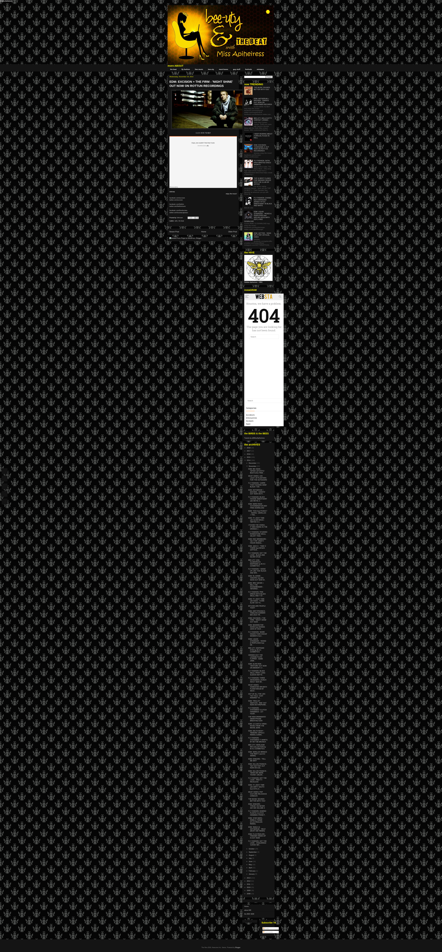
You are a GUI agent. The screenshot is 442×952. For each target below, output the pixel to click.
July (250, 858)
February (252, 871)
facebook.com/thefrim (176, 204)
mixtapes (260, 69)
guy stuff (236, 69)
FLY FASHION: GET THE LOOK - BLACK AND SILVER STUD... (257, 555)
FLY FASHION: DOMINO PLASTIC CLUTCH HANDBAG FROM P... (257, 813)
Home (203, 232)
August (251, 855)
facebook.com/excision (177, 198)
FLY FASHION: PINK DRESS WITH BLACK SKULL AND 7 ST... (257, 594)
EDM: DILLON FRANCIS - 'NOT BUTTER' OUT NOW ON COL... (257, 766)
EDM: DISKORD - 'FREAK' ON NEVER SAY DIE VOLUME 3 (256, 806)
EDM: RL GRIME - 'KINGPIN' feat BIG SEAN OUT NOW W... (257, 578)
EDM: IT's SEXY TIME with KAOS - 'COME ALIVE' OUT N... (256, 601)
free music (199, 69)
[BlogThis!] (191, 218)
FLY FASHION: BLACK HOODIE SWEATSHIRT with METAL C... (257, 499)
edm (176, 221)
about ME (247, 910)
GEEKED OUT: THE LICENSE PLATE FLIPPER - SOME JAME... (255, 658)
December (253, 463)
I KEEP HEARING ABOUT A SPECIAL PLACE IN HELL (263, 136)
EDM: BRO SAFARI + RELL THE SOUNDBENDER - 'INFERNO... (256, 586)
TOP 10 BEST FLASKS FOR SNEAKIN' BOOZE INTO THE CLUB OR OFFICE (262, 181)
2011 (249, 884)
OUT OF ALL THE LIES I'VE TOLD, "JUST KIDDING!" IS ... (256, 696)
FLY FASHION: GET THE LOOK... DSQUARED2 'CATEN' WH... (257, 843)
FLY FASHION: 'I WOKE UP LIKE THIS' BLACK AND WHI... (257, 571)
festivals (248, 69)
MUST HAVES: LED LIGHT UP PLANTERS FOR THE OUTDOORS (257, 478)
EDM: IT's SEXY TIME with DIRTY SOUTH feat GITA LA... (256, 787)
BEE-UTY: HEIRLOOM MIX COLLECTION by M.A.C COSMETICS (257, 747)
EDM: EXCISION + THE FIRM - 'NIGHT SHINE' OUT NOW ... (257, 620)
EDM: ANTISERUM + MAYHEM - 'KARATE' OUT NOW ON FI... (256, 492)
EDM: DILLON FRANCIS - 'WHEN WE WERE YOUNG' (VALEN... (257, 773)
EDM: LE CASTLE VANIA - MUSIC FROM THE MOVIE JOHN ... (257, 726)
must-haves (223, 69)
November (253, 466)
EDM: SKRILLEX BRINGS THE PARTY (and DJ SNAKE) (257, 754)
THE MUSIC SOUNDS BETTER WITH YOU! (262, 88)
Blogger (237, 947)
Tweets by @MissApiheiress (254, 438)
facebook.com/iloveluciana (178, 210)
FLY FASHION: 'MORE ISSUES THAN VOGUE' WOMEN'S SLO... (257, 634)
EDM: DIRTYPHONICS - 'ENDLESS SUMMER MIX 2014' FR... (257, 613)
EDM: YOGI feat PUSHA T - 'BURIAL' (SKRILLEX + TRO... (257, 513)
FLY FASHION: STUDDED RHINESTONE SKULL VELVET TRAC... (257, 534)
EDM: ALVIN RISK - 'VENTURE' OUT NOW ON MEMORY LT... (257, 666)
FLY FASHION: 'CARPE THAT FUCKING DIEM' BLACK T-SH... (257, 485)
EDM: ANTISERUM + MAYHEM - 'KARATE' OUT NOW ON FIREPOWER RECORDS (263, 101)
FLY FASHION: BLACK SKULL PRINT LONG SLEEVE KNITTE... (256, 673)
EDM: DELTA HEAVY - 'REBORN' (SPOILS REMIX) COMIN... (256, 733)
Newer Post (174, 232)
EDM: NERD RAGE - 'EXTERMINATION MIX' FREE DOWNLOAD (257, 506)
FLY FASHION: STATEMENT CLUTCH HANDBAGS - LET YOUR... (257, 711)
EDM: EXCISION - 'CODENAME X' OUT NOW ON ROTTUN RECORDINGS (261, 148)
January (252, 874)
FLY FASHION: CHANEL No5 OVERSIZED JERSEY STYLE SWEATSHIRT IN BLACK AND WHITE (263, 201)
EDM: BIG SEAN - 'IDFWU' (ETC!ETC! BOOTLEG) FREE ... (256, 471)
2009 (249, 890)
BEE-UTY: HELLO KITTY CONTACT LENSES (263, 119)
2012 (249, 881)
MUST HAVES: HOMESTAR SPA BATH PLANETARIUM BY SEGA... (257, 688)
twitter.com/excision (176, 200)
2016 (249, 454)
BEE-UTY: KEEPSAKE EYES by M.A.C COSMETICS (256, 650)
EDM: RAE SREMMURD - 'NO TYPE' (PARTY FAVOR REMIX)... (257, 541)
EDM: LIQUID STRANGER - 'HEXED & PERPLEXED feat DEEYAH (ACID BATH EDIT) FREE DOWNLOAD (257, 216)
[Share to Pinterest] (197, 218)
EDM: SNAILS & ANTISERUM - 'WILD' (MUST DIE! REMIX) (257, 829)
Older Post (232, 232)
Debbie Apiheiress (6, 1)
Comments (268, 932)
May (250, 864)
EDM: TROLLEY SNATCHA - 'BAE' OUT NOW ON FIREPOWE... (257, 703)
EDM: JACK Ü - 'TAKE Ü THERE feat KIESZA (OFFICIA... (257, 548)
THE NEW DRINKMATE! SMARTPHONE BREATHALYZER (257, 719)
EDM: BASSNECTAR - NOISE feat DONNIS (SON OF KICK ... (256, 627)
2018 (249, 448)
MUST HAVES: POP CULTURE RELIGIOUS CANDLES (257, 794)
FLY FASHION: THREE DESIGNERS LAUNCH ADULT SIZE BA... (257, 680)
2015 (249, 457)
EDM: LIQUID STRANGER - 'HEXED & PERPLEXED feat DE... (257, 642)
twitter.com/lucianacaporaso (178, 212)
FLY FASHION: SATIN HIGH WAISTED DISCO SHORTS (262, 162)
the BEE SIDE (249, 914)
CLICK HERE (200, 133)
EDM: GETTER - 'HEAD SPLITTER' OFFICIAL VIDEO (262, 235)
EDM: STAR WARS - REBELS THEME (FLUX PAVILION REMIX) (255, 821)
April (250, 868)
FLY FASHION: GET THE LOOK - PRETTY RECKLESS (257, 780)
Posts (266, 928)
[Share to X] (193, 218)
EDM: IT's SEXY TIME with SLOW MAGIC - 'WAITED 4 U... (256, 520)
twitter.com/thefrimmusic (177, 206)
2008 (249, 894)
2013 (249, 878)
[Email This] (189, 218)
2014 (249, 460)
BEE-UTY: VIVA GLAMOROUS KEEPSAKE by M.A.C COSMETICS (256, 563)
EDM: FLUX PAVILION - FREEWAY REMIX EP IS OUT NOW (257, 836)
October (252, 849)
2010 (249, 887)
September (253, 852)
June (251, 861)
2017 (249, 451)
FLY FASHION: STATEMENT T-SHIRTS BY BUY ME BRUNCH (257, 740)
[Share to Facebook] (195, 218)
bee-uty (211, 69)
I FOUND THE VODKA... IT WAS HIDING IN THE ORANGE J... (257, 527)
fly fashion (186, 69)
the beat (173, 69)
